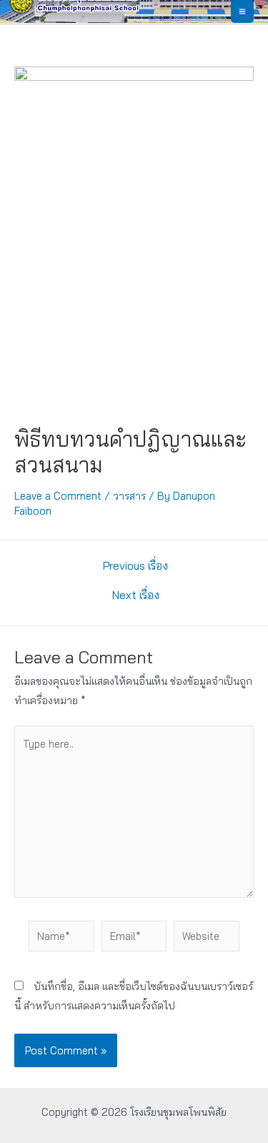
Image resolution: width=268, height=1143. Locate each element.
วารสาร (129, 496)
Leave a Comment (57, 496)
